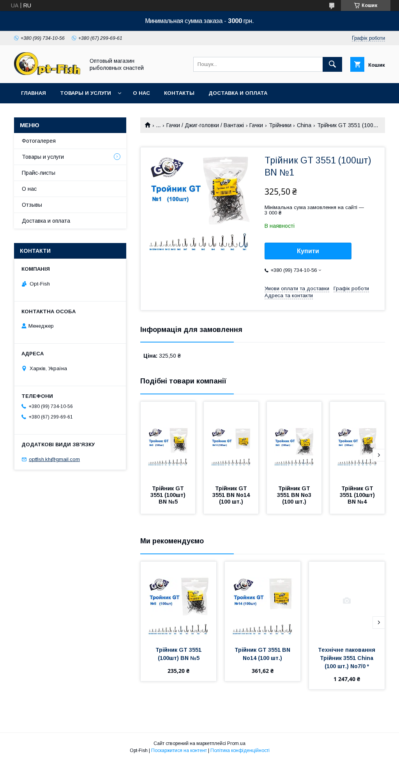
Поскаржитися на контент (179, 750)
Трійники (280, 125)
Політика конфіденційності (240, 750)
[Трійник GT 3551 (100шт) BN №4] (357, 441)
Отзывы (32, 205)
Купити (308, 251)
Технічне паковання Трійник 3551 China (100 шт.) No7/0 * (347, 658)
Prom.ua (236, 743)
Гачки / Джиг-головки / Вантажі (205, 125)
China (304, 125)
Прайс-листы (38, 173)
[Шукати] (332, 64)
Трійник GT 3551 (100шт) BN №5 (168, 495)
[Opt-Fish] (47, 73)
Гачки (256, 125)
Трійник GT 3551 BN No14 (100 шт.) (231, 495)
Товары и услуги (85, 93)
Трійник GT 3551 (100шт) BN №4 (358, 495)
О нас (141, 93)
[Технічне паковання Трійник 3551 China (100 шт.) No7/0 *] (347, 601)
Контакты (179, 93)
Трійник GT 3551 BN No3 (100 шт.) (295, 495)
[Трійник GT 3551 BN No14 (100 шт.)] (231, 441)
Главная (33, 93)
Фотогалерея (39, 141)
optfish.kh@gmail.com (54, 459)
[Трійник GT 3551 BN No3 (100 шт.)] (294, 441)
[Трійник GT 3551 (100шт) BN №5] (168, 441)
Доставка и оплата (237, 93)
